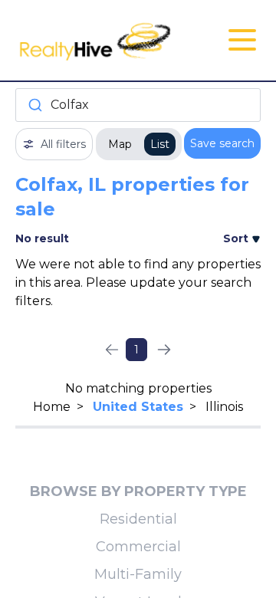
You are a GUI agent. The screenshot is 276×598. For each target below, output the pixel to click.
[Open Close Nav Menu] (242, 39)
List (159, 144)
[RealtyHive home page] (97, 40)
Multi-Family (138, 574)
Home (52, 406)
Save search (222, 143)
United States (138, 406)
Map (120, 144)
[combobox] (138, 105)
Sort (237, 238)
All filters (63, 144)
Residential (138, 519)
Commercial (138, 546)
